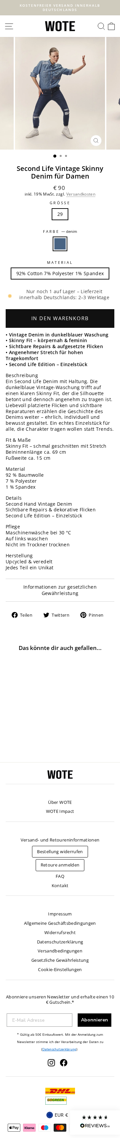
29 (60, 214)
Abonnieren (94, 1020)
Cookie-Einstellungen (60, 969)
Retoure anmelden (60, 865)
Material (60, 262)
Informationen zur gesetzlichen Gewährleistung (60, 590)
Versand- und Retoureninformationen (60, 840)
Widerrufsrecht (60, 932)
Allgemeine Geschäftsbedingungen (60, 923)
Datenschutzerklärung (60, 942)
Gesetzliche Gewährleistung (60, 960)
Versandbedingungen (60, 951)
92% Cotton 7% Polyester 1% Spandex (60, 273)
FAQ (60, 876)
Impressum (60, 914)
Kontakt (60, 885)
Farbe (60, 231)
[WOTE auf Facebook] (63, 1062)
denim (60, 244)
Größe (60, 203)
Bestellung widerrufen (60, 851)
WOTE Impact (60, 811)
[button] (95, 1122)
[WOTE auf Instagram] (51, 1062)
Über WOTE (60, 802)
